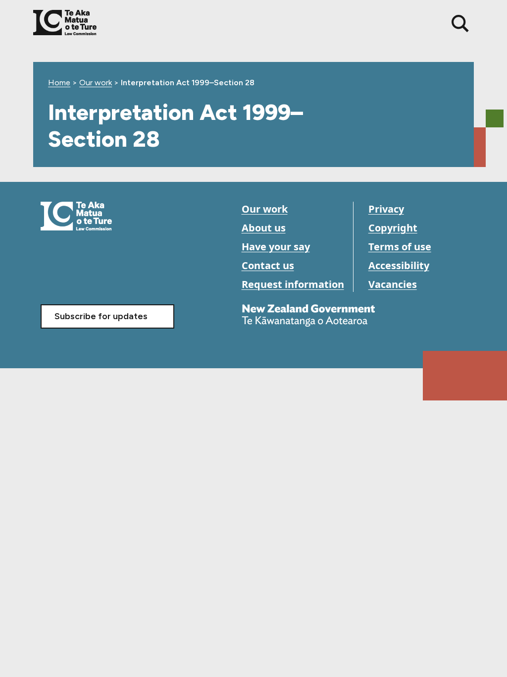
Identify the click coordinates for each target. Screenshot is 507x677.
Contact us (268, 265)
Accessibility (398, 265)
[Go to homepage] (76, 215)
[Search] (460, 23)
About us (264, 227)
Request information (293, 284)
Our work (95, 82)
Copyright (392, 227)
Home (59, 82)
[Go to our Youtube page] (71, 274)
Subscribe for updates (101, 316)
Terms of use (399, 246)
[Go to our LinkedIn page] (93, 274)
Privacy (386, 209)
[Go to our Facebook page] (49, 274)
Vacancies (392, 284)
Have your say (276, 246)
